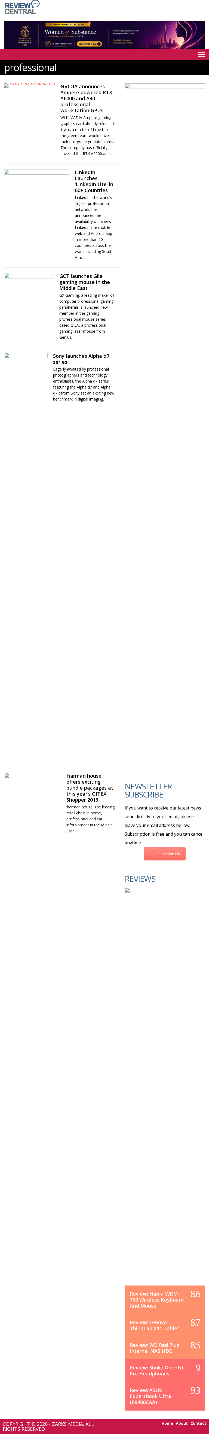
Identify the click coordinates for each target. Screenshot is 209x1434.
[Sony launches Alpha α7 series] (26, 557)
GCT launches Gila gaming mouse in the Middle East (84, 282)
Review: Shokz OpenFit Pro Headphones (157, 1370)
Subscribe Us (168, 853)
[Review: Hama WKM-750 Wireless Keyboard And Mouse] (165, 1092)
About (182, 1423)
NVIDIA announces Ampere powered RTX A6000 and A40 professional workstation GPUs (86, 98)
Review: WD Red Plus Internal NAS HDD (154, 1348)
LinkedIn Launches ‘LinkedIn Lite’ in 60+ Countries (94, 181)
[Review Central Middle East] (22, 14)
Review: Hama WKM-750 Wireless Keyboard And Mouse (157, 1299)
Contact (198, 1423)
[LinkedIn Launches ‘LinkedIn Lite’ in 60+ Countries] (36, 187)
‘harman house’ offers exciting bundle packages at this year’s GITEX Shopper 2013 (89, 787)
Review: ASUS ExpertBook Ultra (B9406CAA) (150, 1396)
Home (167, 1423)
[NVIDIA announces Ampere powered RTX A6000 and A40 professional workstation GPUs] (29, 85)
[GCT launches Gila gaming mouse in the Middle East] (29, 291)
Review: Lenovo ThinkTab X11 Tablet (154, 1325)
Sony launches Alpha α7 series (81, 359)
